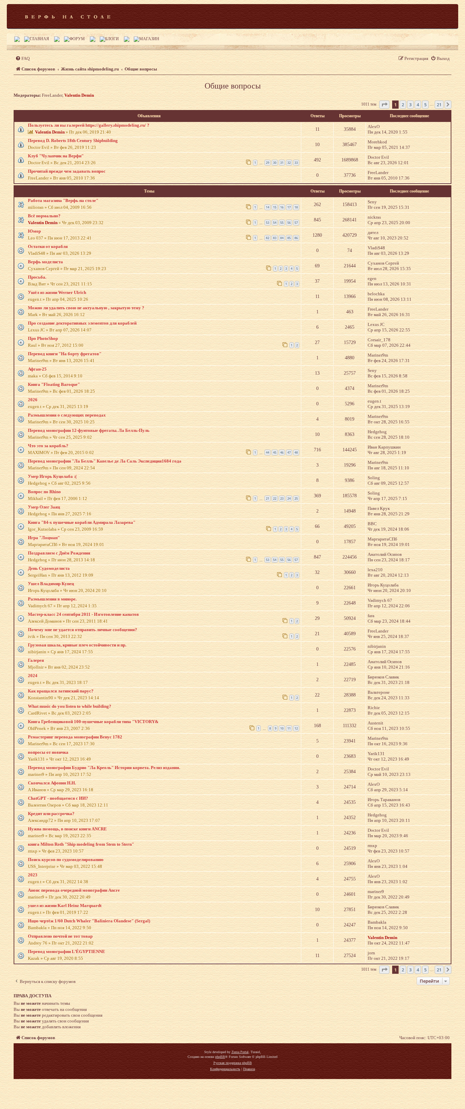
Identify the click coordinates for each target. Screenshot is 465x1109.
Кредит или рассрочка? (51, 813)
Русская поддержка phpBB (232, 1063)
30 (274, 162)
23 (282, 498)
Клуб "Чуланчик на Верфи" (56, 155)
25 (296, 498)
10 (282, 728)
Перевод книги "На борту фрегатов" (64, 353)
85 (289, 238)
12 (296, 728)
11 (289, 728)
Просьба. (37, 277)
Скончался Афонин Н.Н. (52, 782)
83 (274, 238)
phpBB (220, 1057)
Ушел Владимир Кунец (51, 583)
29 (267, 162)
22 (274, 498)
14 (267, 207)
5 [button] (425, 104)
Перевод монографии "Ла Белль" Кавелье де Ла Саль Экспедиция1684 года (104, 461)
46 (282, 452)
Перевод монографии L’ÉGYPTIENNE (66, 951)
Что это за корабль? (48, 445)
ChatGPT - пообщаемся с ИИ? (58, 798)
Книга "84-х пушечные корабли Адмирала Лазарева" (81, 522)
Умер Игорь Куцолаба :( (52, 476)
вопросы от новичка (48, 752)
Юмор (34, 231)
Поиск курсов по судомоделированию (65, 859)
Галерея (36, 660)
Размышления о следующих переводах (67, 415)
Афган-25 (37, 369)
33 (296, 162)
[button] (384, 104)
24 (289, 498)
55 (282, 222)
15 (274, 207)
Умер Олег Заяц (44, 507)
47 (289, 452)
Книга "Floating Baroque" (54, 384)
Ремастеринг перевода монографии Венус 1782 (75, 736)
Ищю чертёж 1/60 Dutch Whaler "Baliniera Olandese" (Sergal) (89, 920)
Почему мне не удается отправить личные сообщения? (82, 629)
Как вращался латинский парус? (61, 690)
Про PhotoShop (43, 338)
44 (267, 452)
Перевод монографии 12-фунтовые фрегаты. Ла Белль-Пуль (88, 430)
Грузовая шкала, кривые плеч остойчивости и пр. (77, 644)
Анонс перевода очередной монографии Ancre (74, 890)
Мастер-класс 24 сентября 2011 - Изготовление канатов (83, 614)
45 (274, 452)
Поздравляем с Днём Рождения (59, 553)
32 (289, 162)
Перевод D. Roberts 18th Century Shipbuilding (73, 140)
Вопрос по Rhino (44, 491)
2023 (32, 874)
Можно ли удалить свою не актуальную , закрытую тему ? (86, 307)
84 (282, 238)
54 (274, 222)
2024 (32, 675)
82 (267, 238)
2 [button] (403, 104)
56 (289, 222)
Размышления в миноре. (52, 599)
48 (296, 452)
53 (267, 222)
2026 (32, 399)
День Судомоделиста (49, 568)
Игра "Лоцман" (44, 537)
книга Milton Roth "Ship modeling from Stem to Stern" (81, 844)
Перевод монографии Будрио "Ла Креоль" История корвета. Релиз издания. (104, 767)
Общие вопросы (233, 85)
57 (296, 222)
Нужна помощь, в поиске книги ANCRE (67, 828)
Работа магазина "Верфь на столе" (63, 200)
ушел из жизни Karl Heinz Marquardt (64, 905)
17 (289, 207)
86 (296, 238)
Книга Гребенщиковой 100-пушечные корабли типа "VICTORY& (93, 721)
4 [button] (418, 104)
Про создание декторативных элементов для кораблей (82, 323)
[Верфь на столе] (67, 16)
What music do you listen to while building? (69, 706)
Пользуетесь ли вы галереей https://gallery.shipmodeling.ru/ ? (88, 125)
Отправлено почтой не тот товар (60, 936)
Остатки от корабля (48, 246)
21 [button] (439, 104)
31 (282, 162)
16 (282, 207)
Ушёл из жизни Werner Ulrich (57, 292)
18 (296, 207)
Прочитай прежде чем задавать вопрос (67, 171)
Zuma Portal (239, 1052)
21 (267, 498)
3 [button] (410, 104)
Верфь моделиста (45, 261)
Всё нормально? (44, 215)
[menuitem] (22, 58)
